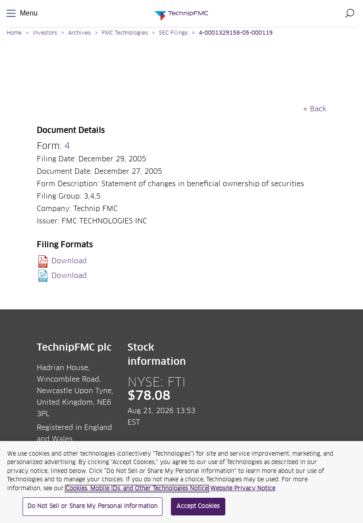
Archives (79, 33)
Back (318, 109)
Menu (13, 13)
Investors (45, 33)
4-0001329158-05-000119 (236, 33)
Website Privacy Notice (242, 489)
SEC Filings (173, 33)
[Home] (181, 13)
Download (69, 261)
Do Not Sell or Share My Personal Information (92, 506)
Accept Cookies (198, 506)
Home (14, 33)
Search (349, 13)
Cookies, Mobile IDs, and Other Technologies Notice (137, 489)
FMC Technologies (125, 33)
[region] (181, 482)
